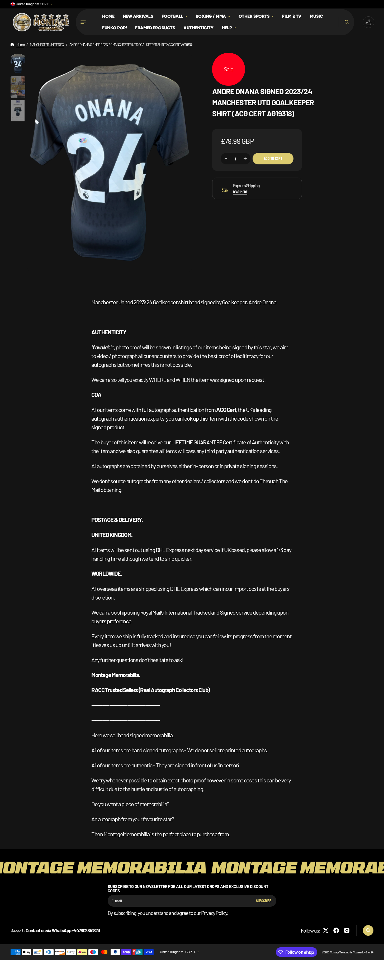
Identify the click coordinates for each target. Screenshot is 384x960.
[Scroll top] (377, 953)
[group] (18, 63)
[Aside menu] (84, 22)
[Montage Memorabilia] (41, 22)
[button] (346, 22)
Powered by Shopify (363, 952)
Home (20, 44)
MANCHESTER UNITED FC (47, 44)
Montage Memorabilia (341, 952)
